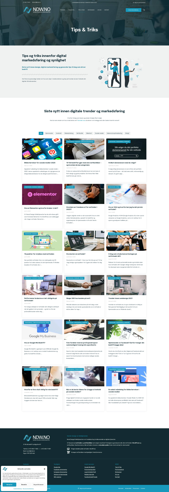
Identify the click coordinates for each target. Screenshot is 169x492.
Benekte (24, 484)
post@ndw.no (31, 451)
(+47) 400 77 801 (46, 449)
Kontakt (106, 10)
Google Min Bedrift (89, 467)
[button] (44, 469)
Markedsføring (69, 133)
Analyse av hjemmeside (60, 474)
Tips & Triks (81, 10)
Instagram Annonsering (60, 472)
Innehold (58, 133)
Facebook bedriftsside (90, 477)
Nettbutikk (80, 133)
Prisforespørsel (133, 10)
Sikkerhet (89, 133)
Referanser (91, 10)
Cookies (143, 488)
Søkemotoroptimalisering (114, 133)
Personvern (136, 488)
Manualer (120, 488)
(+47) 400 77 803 (33, 449)
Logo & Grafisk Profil (90, 472)
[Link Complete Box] (42, 160)
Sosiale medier (99, 133)
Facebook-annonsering (60, 469)
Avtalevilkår (128, 488)
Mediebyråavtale (89, 474)
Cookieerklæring (18, 488)
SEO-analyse (57, 477)
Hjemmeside (49, 133)
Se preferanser (39, 484)
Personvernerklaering (28, 488)
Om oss (99, 10)
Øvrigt (127, 133)
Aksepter (9, 484)
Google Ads (57, 467)
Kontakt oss (81, 120)
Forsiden (62, 10)
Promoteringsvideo (89, 469)
